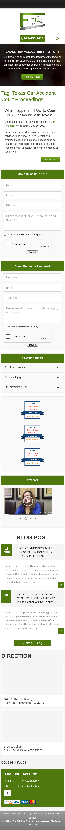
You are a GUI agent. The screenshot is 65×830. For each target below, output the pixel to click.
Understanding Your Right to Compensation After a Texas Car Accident (36, 552)
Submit (32, 252)
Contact (32, 817)
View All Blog (32, 643)
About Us (16, 813)
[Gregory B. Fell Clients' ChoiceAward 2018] (32, 418)
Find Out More (32, 76)
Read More (51, 159)
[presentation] (28, 244)
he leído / (23, 327)
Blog (59, 813)
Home (7, 813)
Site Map (32, 824)
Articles (51, 813)
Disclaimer (25, 235)
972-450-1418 (34, 38)
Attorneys (28, 813)
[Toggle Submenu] (58, 367)
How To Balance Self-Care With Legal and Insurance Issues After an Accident (36, 598)
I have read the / (26, 235)
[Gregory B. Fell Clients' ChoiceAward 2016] (32, 465)
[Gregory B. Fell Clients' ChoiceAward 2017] (32, 442)
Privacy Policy (38, 235)
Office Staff (40, 813)
